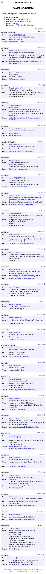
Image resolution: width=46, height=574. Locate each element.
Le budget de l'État (12, 17)
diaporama (30, 25)
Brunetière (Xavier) (15, 88)
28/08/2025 (41, 32)
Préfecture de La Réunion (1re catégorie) (22, 243)
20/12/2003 (41, 415)
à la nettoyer (34, 571)
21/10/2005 (41, 376)
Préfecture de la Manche (17, 42)
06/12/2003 (41, 433)
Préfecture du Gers (15, 136)
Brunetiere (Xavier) (15, 558)
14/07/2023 (41, 69)
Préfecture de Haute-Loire (17, 409)
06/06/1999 (41, 494)
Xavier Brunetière (15, 252)
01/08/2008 (41, 314)
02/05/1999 (41, 511)
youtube (23, 25)
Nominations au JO (24, 2)
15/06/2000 (41, 472)
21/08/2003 (41, 454)
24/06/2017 (41, 157)
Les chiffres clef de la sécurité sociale (18, 21)
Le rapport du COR (12, 25)
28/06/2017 (41, 141)
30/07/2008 (41, 329)
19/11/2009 (41, 284)
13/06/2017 (41, 175)
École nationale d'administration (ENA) (22, 565)
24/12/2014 (41, 192)
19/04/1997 (41, 555)
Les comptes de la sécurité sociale (17, 19)
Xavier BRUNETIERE (17, 35)
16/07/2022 (41, 102)
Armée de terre (14, 549)
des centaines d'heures (20, 569)
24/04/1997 (41, 525)
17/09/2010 (41, 266)
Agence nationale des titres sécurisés (21, 151)
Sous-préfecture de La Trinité (18, 357)
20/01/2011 (41, 231)
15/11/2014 (41, 210)
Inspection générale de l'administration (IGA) (24, 278)
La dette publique (12, 23)
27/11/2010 (41, 249)
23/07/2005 (41, 395)
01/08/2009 (41, 301)
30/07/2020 (41, 126)
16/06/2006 (41, 362)
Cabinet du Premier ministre (18, 169)
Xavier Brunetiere (15, 418)
